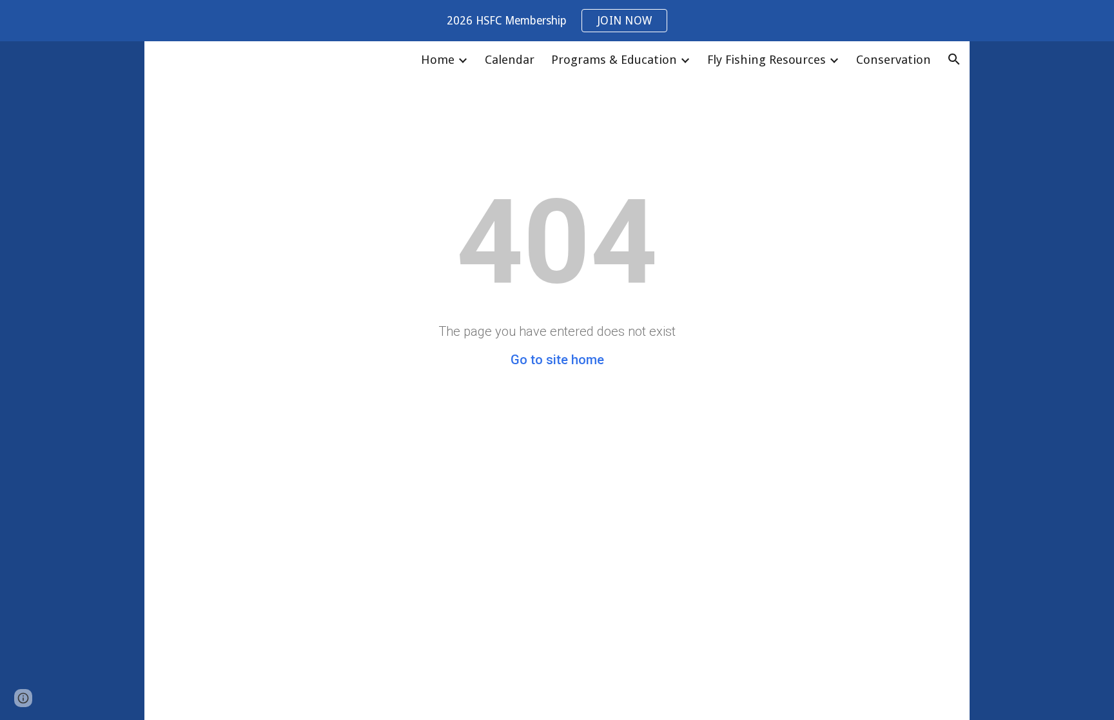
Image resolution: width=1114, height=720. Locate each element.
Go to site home (557, 359)
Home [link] (437, 59)
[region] (557, 20)
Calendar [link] (509, 59)
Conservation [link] (893, 59)
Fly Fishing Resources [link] (766, 59)
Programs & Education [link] (614, 59)
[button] (954, 59)
